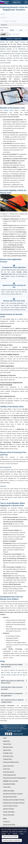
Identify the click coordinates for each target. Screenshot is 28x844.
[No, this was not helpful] (10, 734)
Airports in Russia (8, 809)
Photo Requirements (9, 775)
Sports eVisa (7, 750)
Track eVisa (6, 787)
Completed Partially (9, 784)
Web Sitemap (7, 833)
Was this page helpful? (14, 731)
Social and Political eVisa (11, 762)
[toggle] (26, 2)
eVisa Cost (6, 769)
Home (5, 738)
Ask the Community (9, 830)
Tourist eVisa (7, 744)
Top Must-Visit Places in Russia (12, 793)
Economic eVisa (8, 756)
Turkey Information (9, 812)
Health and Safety (8, 791)
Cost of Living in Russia (10, 806)
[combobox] (2, 21)
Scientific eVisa (7, 753)
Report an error (18, 734)
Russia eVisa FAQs (9, 824)
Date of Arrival (4, 27)
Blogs (5, 818)
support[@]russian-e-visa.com (12, 836)
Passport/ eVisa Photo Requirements (14, 778)
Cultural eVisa (7, 759)
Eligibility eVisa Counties (10, 781)
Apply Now (16, 2)
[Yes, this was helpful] (6, 734)
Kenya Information (8, 815)
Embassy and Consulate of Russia (13, 803)
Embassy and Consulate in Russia (13, 800)
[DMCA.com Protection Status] (14, 842)
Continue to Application (14, 38)
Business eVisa (8, 747)
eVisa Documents (8, 772)
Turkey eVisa (7, 827)
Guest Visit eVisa (8, 766)
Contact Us (6, 821)
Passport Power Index (10, 797)
